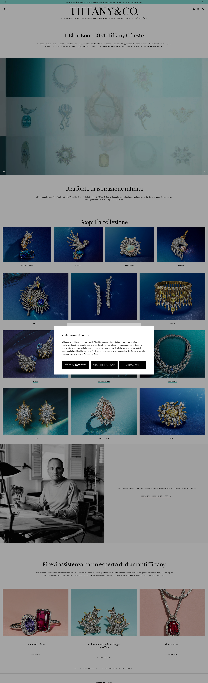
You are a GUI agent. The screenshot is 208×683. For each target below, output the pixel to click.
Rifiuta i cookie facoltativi (104, 365)
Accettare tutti (132, 365)
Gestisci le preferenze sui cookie (75, 365)
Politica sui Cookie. (92, 354)
